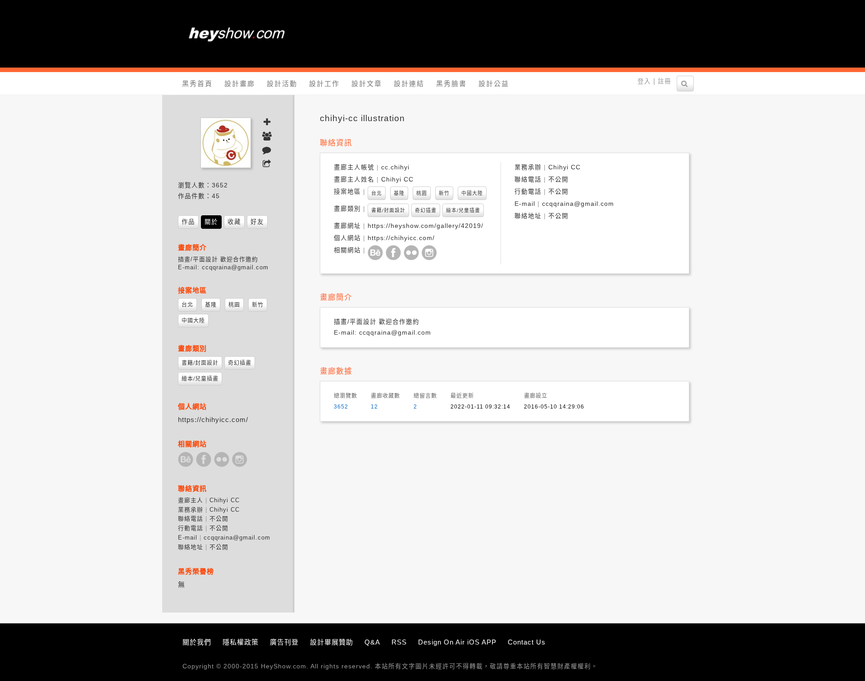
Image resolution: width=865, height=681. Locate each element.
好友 (257, 221)
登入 (644, 81)
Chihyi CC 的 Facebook (393, 253)
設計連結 (409, 83)
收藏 (234, 221)
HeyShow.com (283, 666)
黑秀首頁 (197, 83)
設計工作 (324, 83)
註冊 (664, 81)
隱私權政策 (241, 642)
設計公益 (493, 83)
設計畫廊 (239, 83)
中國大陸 (472, 193)
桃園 (421, 193)
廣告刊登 (284, 642)
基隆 (399, 193)
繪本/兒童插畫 (463, 210)
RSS (399, 642)
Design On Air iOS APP (457, 642)
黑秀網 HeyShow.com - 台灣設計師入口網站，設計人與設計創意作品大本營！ (236, 34)
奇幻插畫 (426, 210)
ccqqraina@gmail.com (578, 203)
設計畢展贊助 (331, 642)
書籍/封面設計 (388, 210)
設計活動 (282, 83)
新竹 (444, 193)
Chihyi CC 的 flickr (411, 253)
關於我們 (196, 642)
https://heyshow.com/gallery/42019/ (425, 225)
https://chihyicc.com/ (401, 238)
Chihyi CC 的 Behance (375, 253)
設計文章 (366, 83)
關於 (211, 221)
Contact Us (527, 642)
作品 (188, 221)
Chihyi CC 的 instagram (429, 253)
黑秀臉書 (451, 83)
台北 (376, 193)
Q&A (372, 642)
